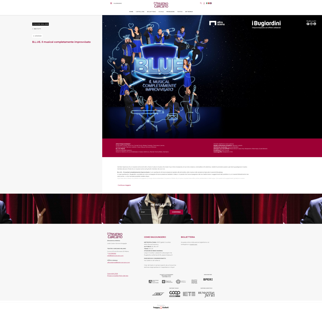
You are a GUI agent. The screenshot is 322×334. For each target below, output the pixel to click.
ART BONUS (189, 11)
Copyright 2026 (112, 273)
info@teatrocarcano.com (115, 255)
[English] (210, 3)
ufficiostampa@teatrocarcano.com (118, 262)
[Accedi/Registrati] (204, 3)
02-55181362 (112, 253)
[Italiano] (207, 3)
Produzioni (170, 11)
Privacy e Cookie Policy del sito (117, 276)
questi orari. (193, 244)
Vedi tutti (37, 29)
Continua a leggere (124, 185)
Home (131, 11)
